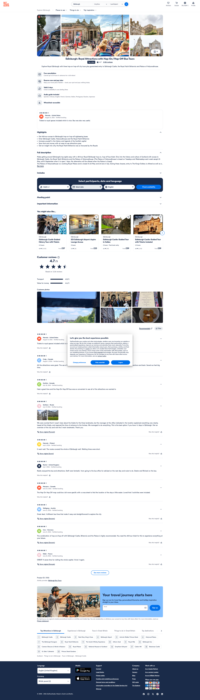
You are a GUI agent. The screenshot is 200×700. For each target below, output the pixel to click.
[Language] (185, 3)
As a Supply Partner (151, 669)
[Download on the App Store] (83, 679)
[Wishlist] (168, 3)
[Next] (162, 233)
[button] (104, 62)
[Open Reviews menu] (161, 338)
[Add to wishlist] (64, 217)
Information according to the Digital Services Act (111, 685)
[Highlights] (160, 132)
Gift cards (135, 682)
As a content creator (151, 672)
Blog (133, 675)
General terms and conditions (105, 682)
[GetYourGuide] (6, 4)
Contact (98, 669)
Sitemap (98, 689)
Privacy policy (100, 675)
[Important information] (160, 203)
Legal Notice (100, 672)
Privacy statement (43, 621)
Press (134, 679)
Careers (134, 672)
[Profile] (193, 3)
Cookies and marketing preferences (107, 679)
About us (135, 669)
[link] (52, 233)
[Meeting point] (160, 197)
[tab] (50, 631)
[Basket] (176, 3)
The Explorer (136, 685)
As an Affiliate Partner (152, 675)
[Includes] (160, 173)
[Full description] (160, 152)
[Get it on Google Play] (83, 670)
